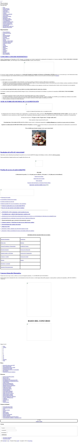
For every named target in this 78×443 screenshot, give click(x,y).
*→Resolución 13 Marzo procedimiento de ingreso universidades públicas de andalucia (17, 230)
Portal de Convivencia (7, 386)
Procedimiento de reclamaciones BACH (10, 381)
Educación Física (6, 36)
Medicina (22, 242)
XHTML (4, 440)
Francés (4, 39)
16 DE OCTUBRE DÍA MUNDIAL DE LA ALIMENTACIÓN (19, 101)
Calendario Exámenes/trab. (8, 21)
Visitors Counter (39, 421)
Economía (5, 37)
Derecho (2, 260)
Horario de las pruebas (39, 176)
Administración (6, 399)
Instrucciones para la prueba (39, 178)
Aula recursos (5, 15)
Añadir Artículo (6, 382)
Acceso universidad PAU (8, 24)
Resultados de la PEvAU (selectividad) (12, 152)
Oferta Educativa (6, 11)
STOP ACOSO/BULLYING (8, 376)
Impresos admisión (6, 415)
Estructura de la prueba (5, 197)
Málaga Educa (5, 412)
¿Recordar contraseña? (7, 437)
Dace (4, 34)
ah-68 (18, 440)
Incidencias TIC (6, 25)
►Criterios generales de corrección (7, 201)
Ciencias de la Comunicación (26, 253)
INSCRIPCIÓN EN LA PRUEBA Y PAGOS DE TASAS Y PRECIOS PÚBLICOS (18, 218)
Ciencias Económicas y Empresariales (8, 246)
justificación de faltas (7, 387)
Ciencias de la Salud (24, 256)
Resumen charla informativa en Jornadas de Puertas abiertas (39, 182)
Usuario (3, 427)
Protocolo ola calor (6, 378)
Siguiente (5, 359)
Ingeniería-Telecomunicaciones (7, 267)
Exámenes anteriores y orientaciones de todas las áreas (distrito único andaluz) (18, 222)
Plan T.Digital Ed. (6, 54)
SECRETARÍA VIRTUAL (8, 26)
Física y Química (6, 38)
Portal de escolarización (7, 414)
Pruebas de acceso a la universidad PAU (12, 170)
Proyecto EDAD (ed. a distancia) (9, 396)
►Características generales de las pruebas (8, 199)
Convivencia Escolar (7, 33)
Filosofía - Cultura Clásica (8, 40)
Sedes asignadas (39, 180)
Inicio (4, 7)
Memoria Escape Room (7, 27)
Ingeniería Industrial (5, 249)
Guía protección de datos (7, 406)
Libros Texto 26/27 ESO (7, 392)
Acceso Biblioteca (6, 20)
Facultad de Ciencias (24, 246)
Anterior (4, 347)
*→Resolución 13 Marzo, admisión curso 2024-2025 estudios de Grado (14, 228)
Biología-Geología (6, 35)
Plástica (4, 49)
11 (3, 356)
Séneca (4, 411)
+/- (1, 2)
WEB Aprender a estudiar (8, 394)
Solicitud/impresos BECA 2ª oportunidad (11, 369)
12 (3, 357)
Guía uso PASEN (6, 410)
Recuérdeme (3, 432)
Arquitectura (22, 239)
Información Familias (7, 16)
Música (4, 47)
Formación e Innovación (7, 41)
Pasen (4, 408)
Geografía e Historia (7, 43)
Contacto (4, 13)
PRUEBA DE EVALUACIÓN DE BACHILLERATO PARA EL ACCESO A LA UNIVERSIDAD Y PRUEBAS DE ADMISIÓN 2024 (29, 216)
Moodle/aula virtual (6, 18)
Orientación (5, 48)
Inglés (4, 44)
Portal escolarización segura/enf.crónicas (10, 416)
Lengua (4, 45)
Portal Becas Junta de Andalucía (9, 371)
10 (3, 355)
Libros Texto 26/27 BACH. (8, 393)
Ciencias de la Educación (25, 249)
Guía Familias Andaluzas (8, 391)
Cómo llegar (5, 10)
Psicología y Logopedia (5, 263)
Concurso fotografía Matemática (10, 273)
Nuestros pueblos (6, 9)
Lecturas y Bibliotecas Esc (8, 397)
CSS (8, 440)
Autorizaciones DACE (7, 388)
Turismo (22, 260)
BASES (57, 75)
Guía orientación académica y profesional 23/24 (12, 417)
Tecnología (5, 50)
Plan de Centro (6, 377)
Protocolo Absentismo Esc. (8, 383)
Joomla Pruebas (6, 402)
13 (3, 358)
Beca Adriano (5, 370)
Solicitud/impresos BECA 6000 (9, 367)
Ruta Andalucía (6, 413)
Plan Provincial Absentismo (8, 384)
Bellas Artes (3, 242)
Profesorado (5, 17)
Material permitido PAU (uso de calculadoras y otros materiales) (13, 203)
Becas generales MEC (7, 366)
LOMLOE (5, 398)
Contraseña (3, 430)
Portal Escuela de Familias (8, 395)
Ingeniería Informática (5, 239)
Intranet (4, 400)
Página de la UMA (6, 226)
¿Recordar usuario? (6, 438)
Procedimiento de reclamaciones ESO (10, 380)
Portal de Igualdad (6, 389)
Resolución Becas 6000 (7, 368)
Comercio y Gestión (5, 256)
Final (4, 360)
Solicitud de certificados (7, 14)
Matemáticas (5, 46)
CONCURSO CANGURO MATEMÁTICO (13, 56)
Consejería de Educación (7, 407)
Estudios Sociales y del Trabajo (7, 253)
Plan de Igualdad (6, 52)
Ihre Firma (30, 440)
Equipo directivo (6, 8)
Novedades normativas (7, 19)
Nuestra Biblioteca (6, 32)
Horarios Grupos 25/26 (7, 22)
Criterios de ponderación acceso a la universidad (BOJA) (13, 205)
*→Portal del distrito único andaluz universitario (10, 224)
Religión (4, 51)
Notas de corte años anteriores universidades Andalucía (12, 207)
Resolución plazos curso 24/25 (9, 365)
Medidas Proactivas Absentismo (9, 385)
